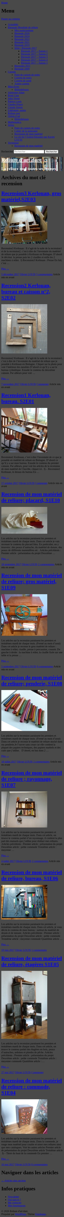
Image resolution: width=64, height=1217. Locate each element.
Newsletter (13, 1196)
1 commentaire (39, 950)
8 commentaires (39, 1164)
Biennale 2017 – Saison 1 (34, 51)
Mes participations (23, 30)
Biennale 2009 (22, 68)
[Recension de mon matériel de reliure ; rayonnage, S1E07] (24, 826)
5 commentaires (44, 274)
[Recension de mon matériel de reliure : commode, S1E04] (24, 1133)
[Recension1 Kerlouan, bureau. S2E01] (24, 451)
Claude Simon (15, 107)
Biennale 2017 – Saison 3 (34, 57)
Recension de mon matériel (28, 134)
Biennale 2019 (22, 45)
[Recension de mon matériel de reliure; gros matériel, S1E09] (24, 634)
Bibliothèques (21, 89)
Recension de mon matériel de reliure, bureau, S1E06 (31, 875)
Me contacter (14, 1202)
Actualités (13, 24)
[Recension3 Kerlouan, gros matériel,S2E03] (24, 242)
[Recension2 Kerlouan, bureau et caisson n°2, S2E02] (24, 352)
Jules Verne (14, 98)
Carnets (12, 71)
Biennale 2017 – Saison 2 (34, 54)
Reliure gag (14, 113)
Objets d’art (14, 116)
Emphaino (40, 1214)
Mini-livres (13, 86)
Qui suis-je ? (14, 1199)
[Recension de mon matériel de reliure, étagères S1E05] (24, 1037)
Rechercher (7, 151)
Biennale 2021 (22, 42)
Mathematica (14, 122)
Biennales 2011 (22, 65)
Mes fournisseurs (16, 1205)
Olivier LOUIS (28, 274)
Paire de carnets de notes (27, 74)
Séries (11, 125)
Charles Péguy (15, 104)
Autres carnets (21, 83)
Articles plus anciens (13, 1180)
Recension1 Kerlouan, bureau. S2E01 (26, 398)
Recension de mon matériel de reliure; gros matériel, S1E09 (31, 581)
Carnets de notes (23, 77)
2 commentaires (46, 564)
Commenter (43, 384)
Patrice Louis (14, 101)
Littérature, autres (17, 110)
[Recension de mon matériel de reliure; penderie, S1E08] (24, 730)
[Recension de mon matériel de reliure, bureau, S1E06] (24, 918)
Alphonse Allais (16, 92)
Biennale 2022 (22, 39)
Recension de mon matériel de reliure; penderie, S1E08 (31, 680)
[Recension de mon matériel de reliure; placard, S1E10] (24, 532)
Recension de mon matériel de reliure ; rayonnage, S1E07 (31, 779)
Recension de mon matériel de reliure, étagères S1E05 (31, 961)
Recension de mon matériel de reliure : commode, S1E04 (31, 1087)
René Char (13, 95)
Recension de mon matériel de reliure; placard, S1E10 (31, 497)
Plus (5, 268)
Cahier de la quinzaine (26, 131)
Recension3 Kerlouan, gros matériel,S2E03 (31, 196)
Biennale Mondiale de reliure (23, 27)
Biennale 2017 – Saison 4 (34, 60)
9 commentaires (45, 666)
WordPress (20, 1214)
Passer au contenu (10, 18)
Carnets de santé (22, 80)
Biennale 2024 (22, 36)
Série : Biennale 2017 (25, 48)
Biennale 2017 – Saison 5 (34, 62)
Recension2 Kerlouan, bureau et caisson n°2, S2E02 (26, 291)
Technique (13, 142)
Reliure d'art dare (21, 160)
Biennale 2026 (22, 33)
